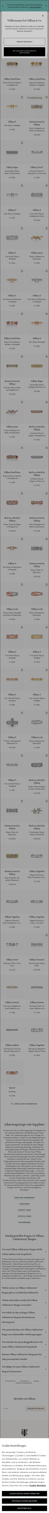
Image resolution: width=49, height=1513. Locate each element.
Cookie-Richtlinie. (37, 1485)
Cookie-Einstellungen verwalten (24, 1493)
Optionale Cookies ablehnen (24, 1501)
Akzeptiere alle (24, 1508)
